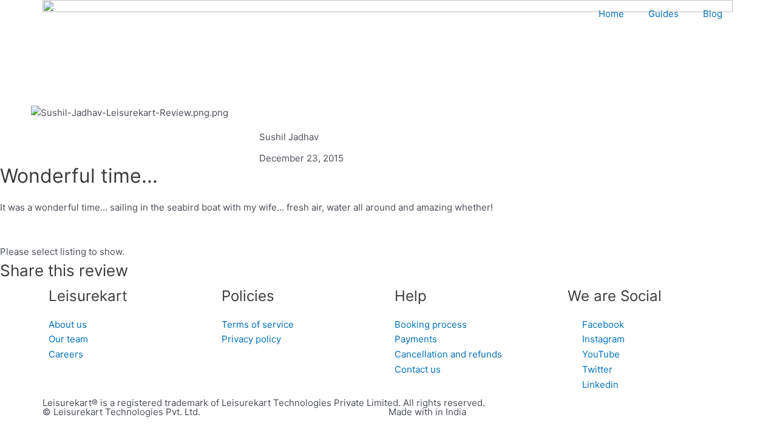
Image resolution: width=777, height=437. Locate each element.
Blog (712, 13)
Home (611, 13)
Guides (663, 13)
